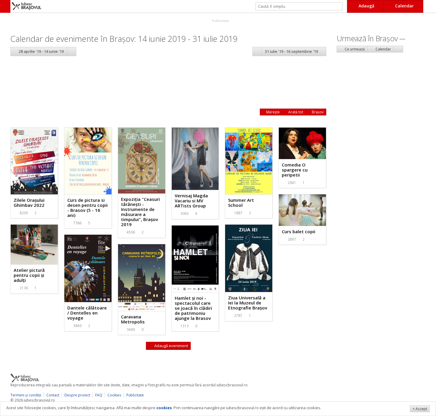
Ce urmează (354, 49)
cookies (164, 407)
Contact (52, 395)
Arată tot (295, 112)
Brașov (317, 112)
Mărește (272, 112)
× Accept (420, 408)
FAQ (98, 395)
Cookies (114, 395)
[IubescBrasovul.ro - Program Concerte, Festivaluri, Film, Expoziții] (5, 6)
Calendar (383, 49)
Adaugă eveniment (170, 345)
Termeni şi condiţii (25, 395)
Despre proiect (77, 395)
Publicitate (220, 20)
